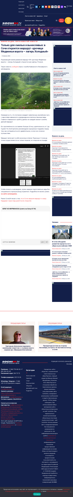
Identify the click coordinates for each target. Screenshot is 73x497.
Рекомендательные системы (10, 411)
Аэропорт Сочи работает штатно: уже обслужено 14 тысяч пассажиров (62, 164)
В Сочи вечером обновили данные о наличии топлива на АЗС (62, 82)
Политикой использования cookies (57, 491)
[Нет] (71, 492)
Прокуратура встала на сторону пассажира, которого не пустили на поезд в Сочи (55, 347)
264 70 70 (16, 373)
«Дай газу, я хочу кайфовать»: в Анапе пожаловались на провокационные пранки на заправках (62, 104)
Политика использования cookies (11, 409)
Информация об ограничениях (11, 407)
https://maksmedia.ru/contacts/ (11, 393)
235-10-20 (17, 377)
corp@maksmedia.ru (16, 397)
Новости (34, 41)
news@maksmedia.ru (7, 389)
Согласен (37, 494)
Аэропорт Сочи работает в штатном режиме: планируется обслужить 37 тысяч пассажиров (61, 171)
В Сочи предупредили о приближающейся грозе (59, 178)
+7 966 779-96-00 (14, 369)
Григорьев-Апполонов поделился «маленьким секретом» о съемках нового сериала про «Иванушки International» (18, 348)
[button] (28, 7)
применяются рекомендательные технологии (50, 438)
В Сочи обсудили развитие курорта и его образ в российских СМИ (61, 74)
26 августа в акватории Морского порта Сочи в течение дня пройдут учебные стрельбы (62, 192)
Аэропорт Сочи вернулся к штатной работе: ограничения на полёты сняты (61, 149)
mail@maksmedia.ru (16, 405)
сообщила (15, 67)
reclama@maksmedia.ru (8, 395)
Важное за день (7, 41)
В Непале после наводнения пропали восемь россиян (62, 89)
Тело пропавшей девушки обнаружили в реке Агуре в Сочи (61, 96)
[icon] (36, 7)
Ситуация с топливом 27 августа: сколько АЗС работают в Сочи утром (61, 185)
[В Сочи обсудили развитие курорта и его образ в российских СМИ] (62, 232)
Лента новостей (22, 41)
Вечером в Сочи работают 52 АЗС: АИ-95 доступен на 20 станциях (60, 157)
